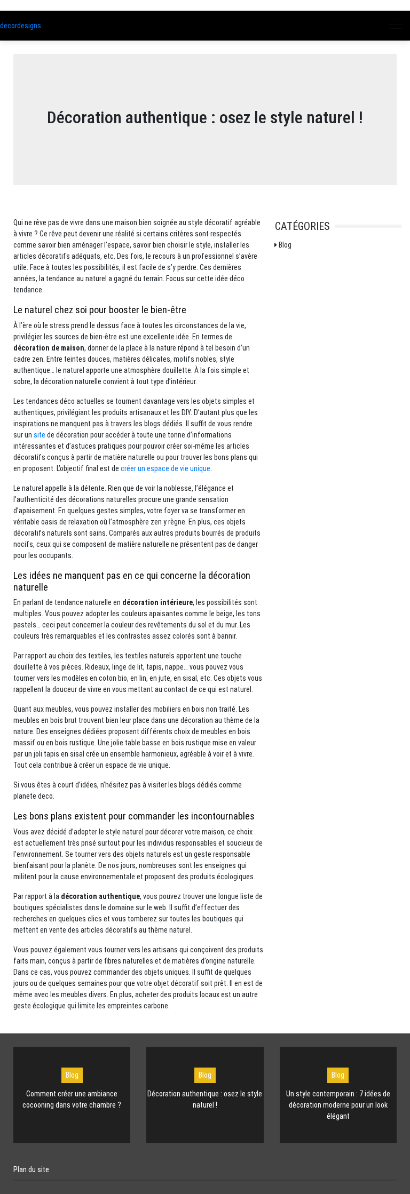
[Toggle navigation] (395, 25)
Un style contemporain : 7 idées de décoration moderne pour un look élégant (338, 1104)
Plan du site (31, 1169)
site (39, 435)
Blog (72, 1075)
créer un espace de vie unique (165, 468)
